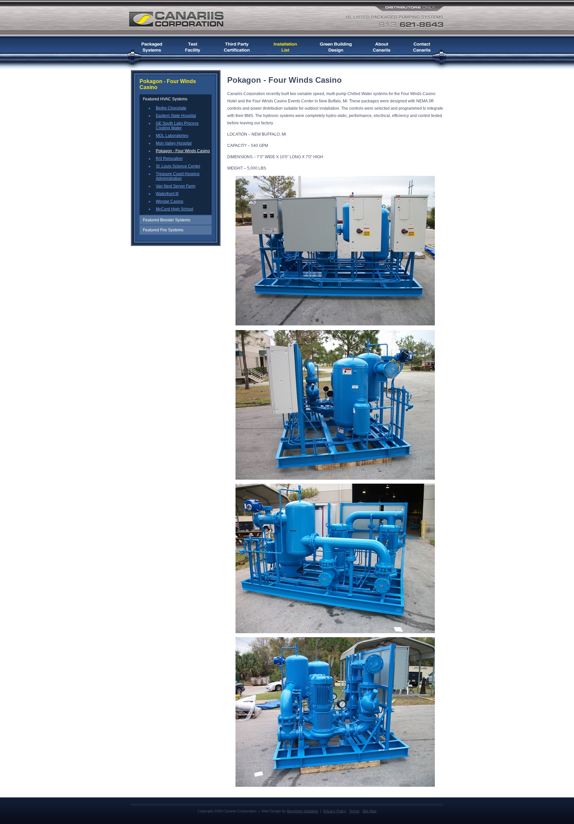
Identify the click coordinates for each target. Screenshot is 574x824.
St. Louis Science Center (178, 166)
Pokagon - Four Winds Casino (183, 151)
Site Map (369, 811)
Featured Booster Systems (166, 220)
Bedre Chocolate (171, 108)
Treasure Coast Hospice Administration (178, 176)
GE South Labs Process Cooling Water (177, 125)
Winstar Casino (169, 201)
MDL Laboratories (172, 135)
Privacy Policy (334, 811)
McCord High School (174, 209)
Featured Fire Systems (163, 230)
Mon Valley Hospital (174, 143)
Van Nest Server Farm (175, 186)
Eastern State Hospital (176, 115)
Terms (354, 811)
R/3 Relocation (169, 158)
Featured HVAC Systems (165, 99)
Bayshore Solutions (302, 811)
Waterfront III (167, 193)
